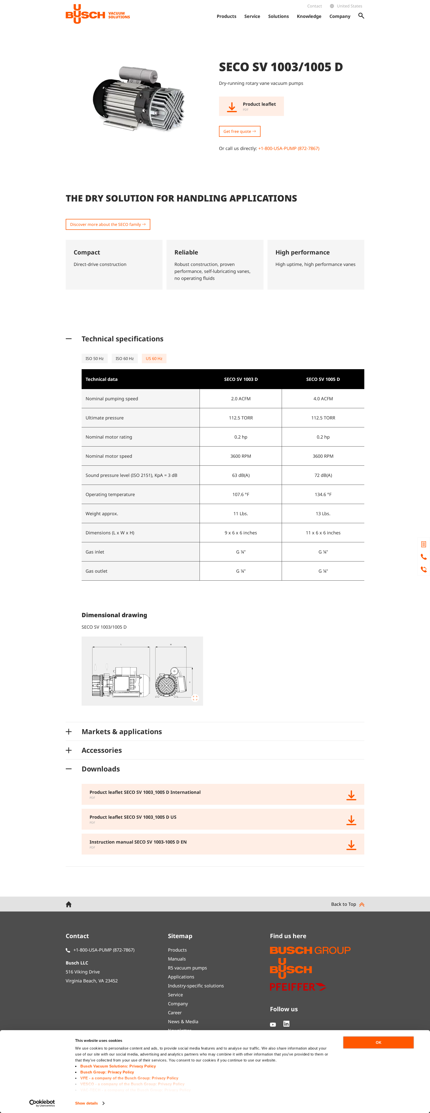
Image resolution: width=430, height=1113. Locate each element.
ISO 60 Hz (125, 358)
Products (177, 950)
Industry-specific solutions (196, 986)
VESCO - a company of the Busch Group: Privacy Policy (132, 1084)
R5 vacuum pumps (187, 968)
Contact (314, 6)
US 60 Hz (154, 358)
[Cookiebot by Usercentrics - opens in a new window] (42, 1103)
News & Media (183, 1021)
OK (378, 1042)
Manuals (177, 959)
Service (175, 995)
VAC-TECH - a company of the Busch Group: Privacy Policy (135, 1090)
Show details (86, 1103)
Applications (181, 977)
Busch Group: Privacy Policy (107, 1072)
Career (175, 1012)
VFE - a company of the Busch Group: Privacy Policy (129, 1078)
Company (178, 1004)
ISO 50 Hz (95, 358)
